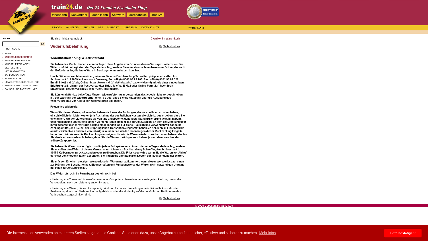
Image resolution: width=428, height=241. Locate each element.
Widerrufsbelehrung (18, 57)
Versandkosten (15, 71)
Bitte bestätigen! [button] (403, 233)
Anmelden (73, 27)
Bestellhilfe (13, 67)
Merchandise (137, 15)
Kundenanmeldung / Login (21, 85)
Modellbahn (99, 15)
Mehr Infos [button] (267, 233)
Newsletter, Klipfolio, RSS (22, 82)
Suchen (89, 27)
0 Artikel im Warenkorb (165, 38)
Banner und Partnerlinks (21, 89)
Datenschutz (150, 27)
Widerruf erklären (17, 64)
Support (113, 27)
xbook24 (157, 15)
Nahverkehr (79, 15)
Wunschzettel (14, 78)
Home (8, 53)
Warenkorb (196, 27)
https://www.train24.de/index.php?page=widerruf (120, 82)
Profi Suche (12, 49)
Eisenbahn (59, 15)
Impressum (130, 27)
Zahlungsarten (15, 75)
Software (118, 15)
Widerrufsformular (18, 60)
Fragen (57, 27)
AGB (100, 27)
